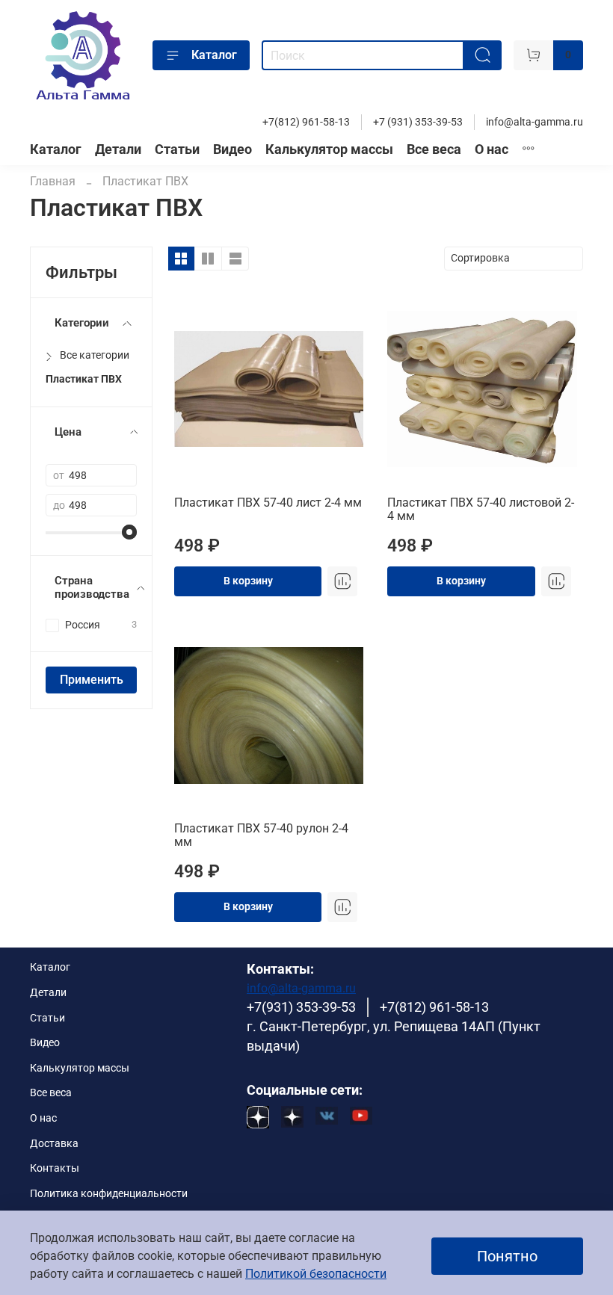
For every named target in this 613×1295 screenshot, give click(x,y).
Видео (232, 149)
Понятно (507, 1256)
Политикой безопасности (315, 1274)
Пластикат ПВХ (84, 379)
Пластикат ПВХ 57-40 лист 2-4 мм (268, 502)
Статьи (177, 149)
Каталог (214, 55)
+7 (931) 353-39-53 (418, 122)
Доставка (54, 1143)
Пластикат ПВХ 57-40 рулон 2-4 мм (261, 835)
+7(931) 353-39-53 (301, 1007)
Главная (53, 181)
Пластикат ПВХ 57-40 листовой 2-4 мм (480, 509)
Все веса (434, 149)
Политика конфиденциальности (109, 1193)
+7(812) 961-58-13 (306, 122)
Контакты (54, 1168)
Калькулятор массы (329, 149)
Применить (91, 680)
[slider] (129, 532)
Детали (118, 149)
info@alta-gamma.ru (534, 122)
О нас (491, 149)
